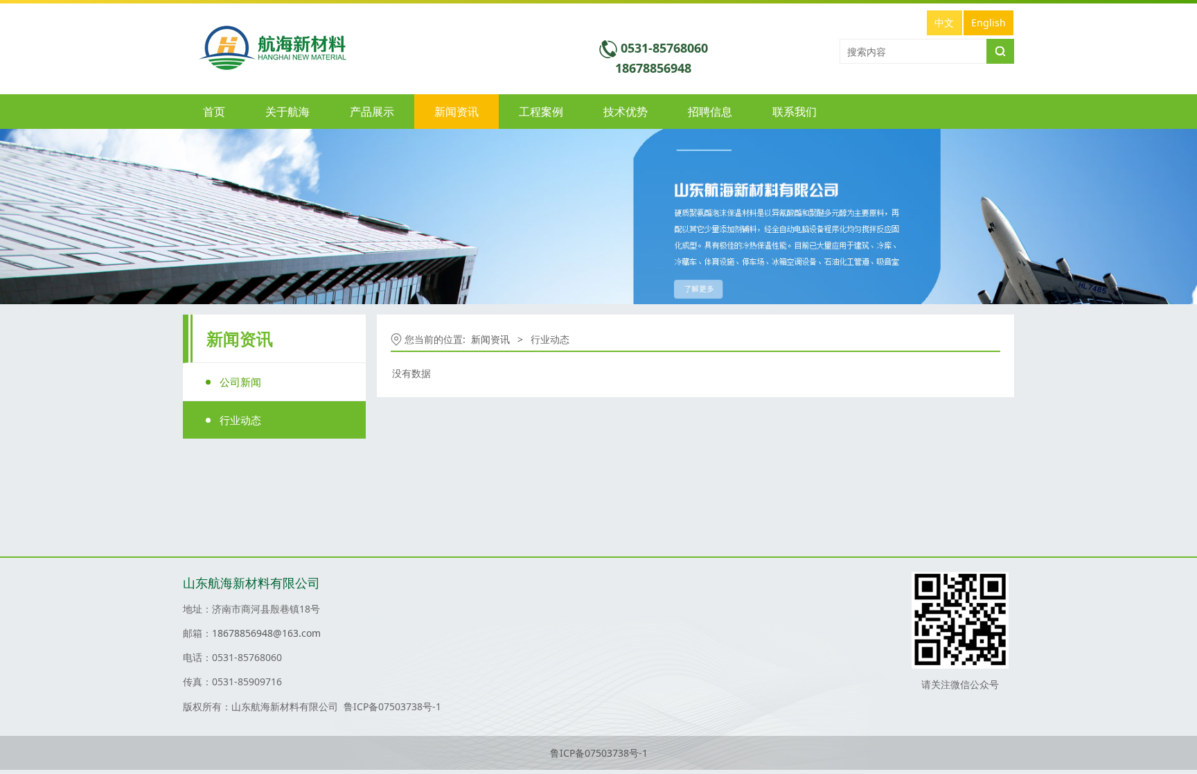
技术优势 (625, 111)
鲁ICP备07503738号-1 (599, 752)
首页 (214, 111)
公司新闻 (240, 382)
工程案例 (541, 111)
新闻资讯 (456, 111)
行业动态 (240, 420)
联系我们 (794, 111)
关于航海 (287, 111)
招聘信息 (710, 111)
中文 (944, 22)
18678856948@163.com (266, 633)
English (988, 22)
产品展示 (372, 111)
